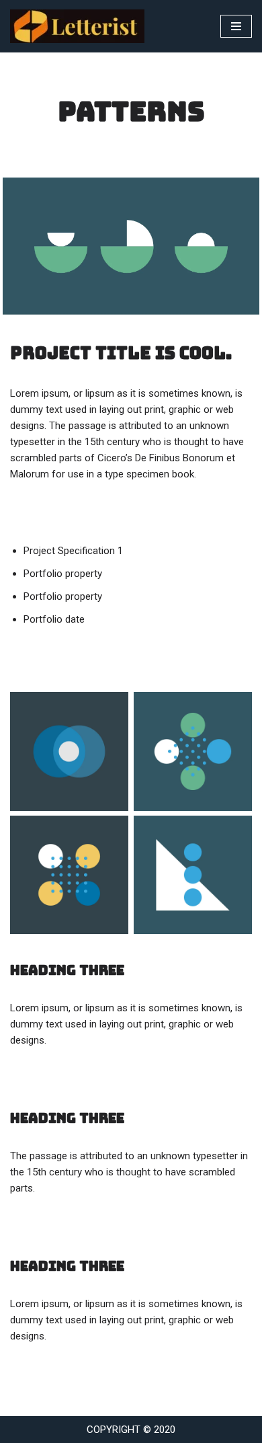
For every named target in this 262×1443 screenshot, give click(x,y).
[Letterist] (80, 26)
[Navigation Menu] (236, 26)
